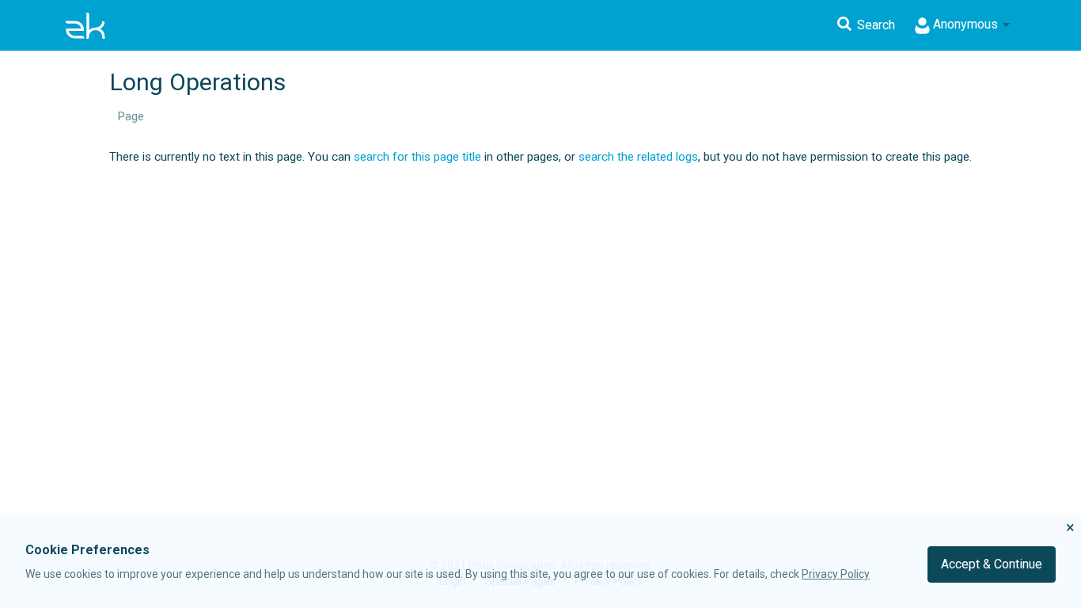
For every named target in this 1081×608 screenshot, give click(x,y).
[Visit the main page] (85, 25)
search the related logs (638, 157)
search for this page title (417, 157)
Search (876, 24)
